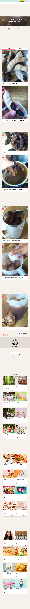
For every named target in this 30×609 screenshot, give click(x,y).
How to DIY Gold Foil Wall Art (21, 417)
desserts (12, 515)
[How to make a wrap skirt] (21, 583)
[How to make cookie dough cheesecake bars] (9, 458)
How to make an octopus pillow (8, 589)
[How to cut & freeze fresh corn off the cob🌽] (9, 380)
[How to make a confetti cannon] (21, 396)
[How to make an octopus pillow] (9, 583)
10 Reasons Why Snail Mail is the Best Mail (9, 402)
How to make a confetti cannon (20, 402)
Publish (19, 354)
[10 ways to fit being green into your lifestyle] (21, 428)
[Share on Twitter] (21, 333)
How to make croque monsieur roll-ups (19, 464)
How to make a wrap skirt (20, 588)
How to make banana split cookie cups (8, 511)
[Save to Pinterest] (24, 333)
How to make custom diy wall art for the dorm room (21, 495)
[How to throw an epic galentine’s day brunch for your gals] (9, 490)
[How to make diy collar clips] (21, 474)
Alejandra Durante (15, 346)
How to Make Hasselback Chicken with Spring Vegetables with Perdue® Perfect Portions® (20, 387)
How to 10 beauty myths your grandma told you (9, 541)
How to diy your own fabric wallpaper (20, 511)
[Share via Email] (26, 333)
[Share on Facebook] (19, 333)
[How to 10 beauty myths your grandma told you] (9, 535)
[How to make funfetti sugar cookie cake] (9, 551)
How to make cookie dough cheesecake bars (8, 464)
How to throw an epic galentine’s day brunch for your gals (8, 496)
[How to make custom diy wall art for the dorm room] (21, 490)
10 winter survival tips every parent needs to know (8, 418)
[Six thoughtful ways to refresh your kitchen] (9, 567)
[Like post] (18, 28)
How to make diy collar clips (21, 479)
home (25, 499)
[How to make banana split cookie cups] (9, 505)
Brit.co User (12, 28)
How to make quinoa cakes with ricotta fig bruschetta (21, 557)
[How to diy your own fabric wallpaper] (21, 505)
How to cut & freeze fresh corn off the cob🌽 (8, 386)
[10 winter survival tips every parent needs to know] (9, 412)
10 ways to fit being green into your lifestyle (20, 434)
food (12, 390)
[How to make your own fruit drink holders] (9, 428)
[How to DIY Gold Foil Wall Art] (21, 412)
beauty (12, 545)
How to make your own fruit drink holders (8, 434)
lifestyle (12, 499)
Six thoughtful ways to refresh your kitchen (7, 573)
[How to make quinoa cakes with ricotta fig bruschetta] (21, 551)
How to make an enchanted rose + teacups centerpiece (8, 480)
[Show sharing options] (27, 80)
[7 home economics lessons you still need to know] (21, 535)
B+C (18, 388)
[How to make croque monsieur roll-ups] (21, 458)
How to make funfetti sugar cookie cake (8, 557)
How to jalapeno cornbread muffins (21, 573)
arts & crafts (12, 406)
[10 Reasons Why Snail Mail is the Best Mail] (9, 396)
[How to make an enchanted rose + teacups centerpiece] (9, 474)
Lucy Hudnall (7, 388)
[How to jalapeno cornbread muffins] (21, 567)
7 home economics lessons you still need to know (21, 541)
